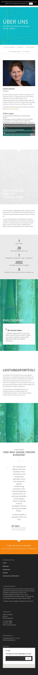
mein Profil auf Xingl (13, 109)
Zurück (6, 468)
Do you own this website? (13, 629)
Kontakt (5, 543)
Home (5, 533)
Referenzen (6, 540)
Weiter (31, 468)
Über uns (6, 537)
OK (28, 629)
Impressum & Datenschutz (11, 546)
